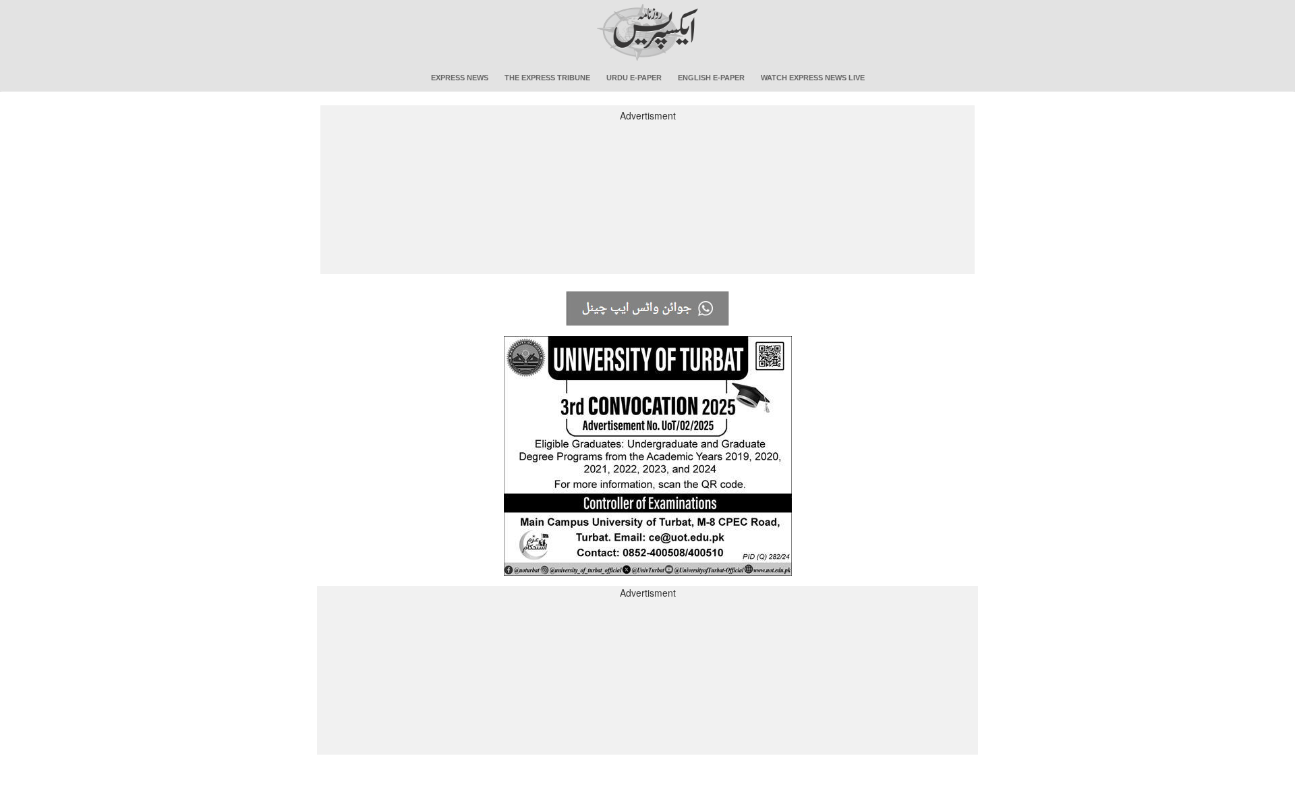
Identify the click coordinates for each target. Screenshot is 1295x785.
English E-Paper (711, 78)
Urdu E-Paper (634, 78)
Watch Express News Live (813, 78)
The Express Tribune (547, 78)
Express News (459, 78)
